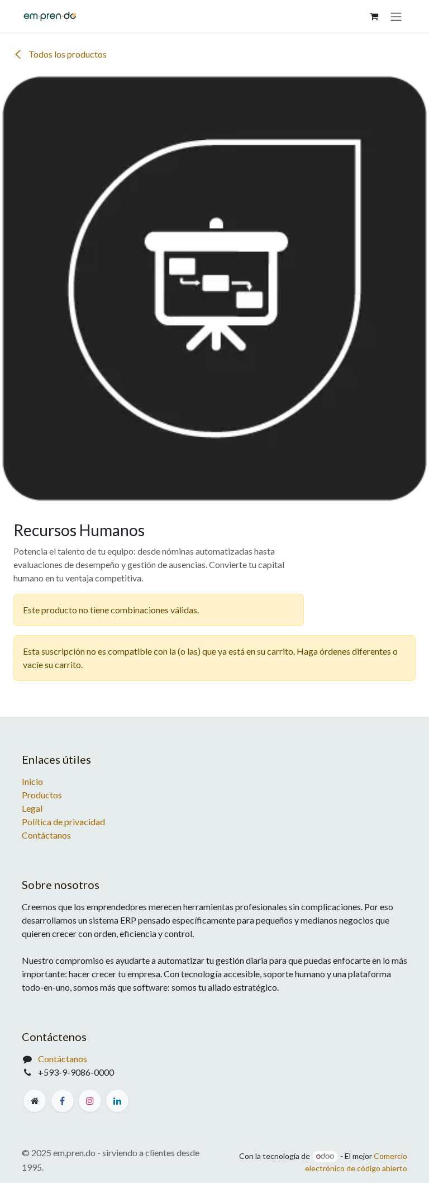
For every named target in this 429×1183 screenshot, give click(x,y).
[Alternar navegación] (396, 16)
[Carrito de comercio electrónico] (374, 16)
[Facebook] (62, 1101)
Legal (32, 808)
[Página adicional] (34, 1101)
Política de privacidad (63, 821)
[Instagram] (90, 1101)
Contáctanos (46, 835)
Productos (42, 794)
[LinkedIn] (117, 1101)
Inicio (32, 781)
